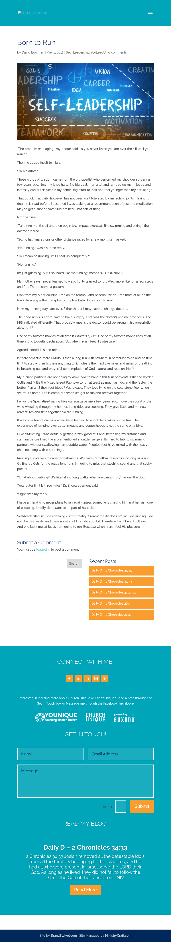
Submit (142, 806)
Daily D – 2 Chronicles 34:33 (112, 581)
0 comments (117, 52)
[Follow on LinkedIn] (87, 678)
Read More (85, 889)
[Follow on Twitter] (78, 678)
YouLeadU (98, 52)
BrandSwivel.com (64, 935)
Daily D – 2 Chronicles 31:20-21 (114, 592)
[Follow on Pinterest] (104, 678)
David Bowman (33, 52)
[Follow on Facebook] (69, 678)
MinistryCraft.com (118, 935)
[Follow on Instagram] (96, 678)
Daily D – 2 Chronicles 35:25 (112, 570)
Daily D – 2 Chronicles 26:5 (111, 603)
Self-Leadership (77, 52)
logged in (43, 549)
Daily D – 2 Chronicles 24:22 (111, 614)
